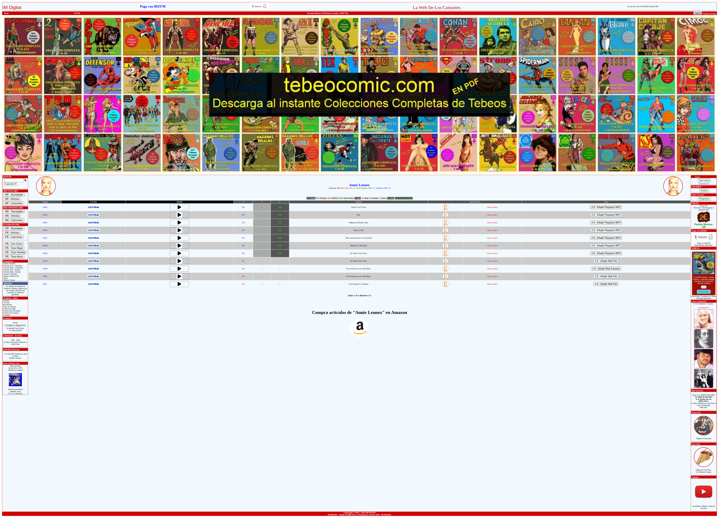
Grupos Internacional (11, 276)
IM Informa (7, 305)
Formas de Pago (9, 309)
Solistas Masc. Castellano (13, 268)
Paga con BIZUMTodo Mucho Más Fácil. (704, 244)
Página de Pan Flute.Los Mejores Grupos (704, 471)
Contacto (6, 315)
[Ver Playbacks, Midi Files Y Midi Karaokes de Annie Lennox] (445, 210)
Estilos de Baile (9, 264)
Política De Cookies (11, 313)
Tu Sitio (6, 303)
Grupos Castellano (10, 274)
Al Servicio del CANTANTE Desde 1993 (642, 6)
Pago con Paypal (9, 307)
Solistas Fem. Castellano (12, 266)
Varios (5, 278)
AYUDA (77, 13)
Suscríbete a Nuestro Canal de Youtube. (703, 507)
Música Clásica (9, 280)
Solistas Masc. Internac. (12, 272)
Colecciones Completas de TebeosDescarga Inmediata (703, 297)
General (6, 300)
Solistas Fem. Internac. (12, 270)
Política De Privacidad (11, 311)
